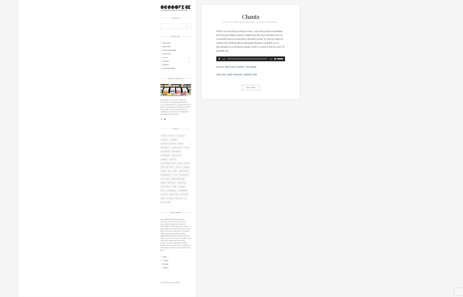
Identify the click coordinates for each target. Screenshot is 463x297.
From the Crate (167, 167)
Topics (175, 129)
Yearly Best (167, 54)
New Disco (172, 183)
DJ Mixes (166, 65)
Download (251, 66)
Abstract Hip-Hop (168, 136)
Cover (186, 147)
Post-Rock (182, 183)
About (165, 257)
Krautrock (184, 175)
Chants (250, 16)
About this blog (175, 78)
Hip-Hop (186, 167)
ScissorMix (166, 46)
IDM (169, 171)
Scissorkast (167, 43)
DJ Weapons (176, 151)
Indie (175, 171)
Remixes (182, 187)
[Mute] (275, 59)
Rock (163, 191)
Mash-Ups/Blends (178, 179)
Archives (166, 268)
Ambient (174, 140)
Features (166, 61)
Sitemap (165, 264)
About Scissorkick (169, 68)
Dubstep (164, 159)
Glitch (178, 167)
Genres (165, 57)
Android (247, 74)
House (163, 171)
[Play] (219, 59)
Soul (163, 198)
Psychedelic (166, 187)
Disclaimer (175, 212)
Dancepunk (165, 151)
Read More (250, 88)
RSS (255, 74)
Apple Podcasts (234, 74)
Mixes (163, 183)
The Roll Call (181, 198)
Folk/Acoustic (184, 163)
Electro (173, 159)
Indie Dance (183, 171)
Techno (170, 198)
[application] (250, 58)
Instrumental (166, 175)
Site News (184, 194)
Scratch (164, 194)
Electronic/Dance (168, 163)
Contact (165, 260)
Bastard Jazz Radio (169, 50)
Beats (180, 144)
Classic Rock (176, 147)
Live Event (165, 179)
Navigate (175, 36)
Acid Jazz (180, 136)
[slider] (280, 58)
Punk (175, 187)
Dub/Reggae (177, 155)
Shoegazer (174, 194)
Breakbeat (165, 147)
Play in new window (235, 66)
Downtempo (165, 155)
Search (175, 18)
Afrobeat (164, 140)
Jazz (176, 175)
